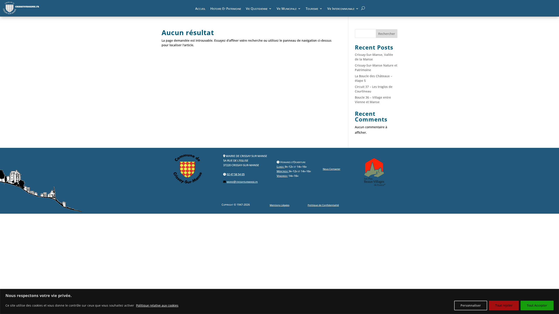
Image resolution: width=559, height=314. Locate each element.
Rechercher (386, 34)
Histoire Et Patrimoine (225, 9)
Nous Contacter (331, 169)
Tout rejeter (503, 305)
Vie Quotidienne (256, 9)
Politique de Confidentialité (323, 205)
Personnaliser (471, 305)
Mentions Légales (279, 205)
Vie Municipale (287, 9)
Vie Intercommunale (340, 9)
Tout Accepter (537, 305)
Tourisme (312, 9)
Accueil (200, 9)
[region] (279, 301)
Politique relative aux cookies (157, 305)
